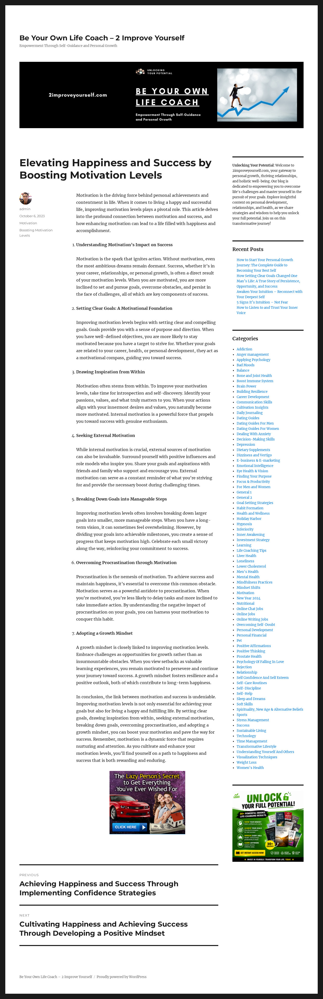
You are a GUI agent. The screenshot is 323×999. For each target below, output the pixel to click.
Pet (239, 641)
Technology (246, 736)
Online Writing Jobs (252, 619)
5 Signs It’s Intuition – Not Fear (262, 302)
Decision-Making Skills (256, 439)
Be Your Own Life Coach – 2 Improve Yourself (101, 38)
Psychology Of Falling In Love (260, 662)
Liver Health (246, 556)
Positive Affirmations (254, 646)
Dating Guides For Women (258, 429)
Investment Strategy (253, 540)
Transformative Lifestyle (256, 746)
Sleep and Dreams (251, 699)
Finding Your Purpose (254, 476)
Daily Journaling (250, 413)
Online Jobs (246, 614)
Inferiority (245, 529)
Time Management (252, 741)
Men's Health (248, 572)
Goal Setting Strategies (255, 503)
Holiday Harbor (249, 519)
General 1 (244, 492)
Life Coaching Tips (251, 550)
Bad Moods (246, 365)
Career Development (253, 397)
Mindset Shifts (248, 588)
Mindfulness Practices (255, 582)
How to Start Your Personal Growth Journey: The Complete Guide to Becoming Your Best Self (265, 265)
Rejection (244, 667)
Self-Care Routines (252, 683)
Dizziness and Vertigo (254, 455)
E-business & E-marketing (258, 460)
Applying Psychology (253, 360)
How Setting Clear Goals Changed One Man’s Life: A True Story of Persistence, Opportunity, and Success (268, 281)
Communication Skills (254, 402)
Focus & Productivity (253, 482)
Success (243, 725)
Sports (242, 715)
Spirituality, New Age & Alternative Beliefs (270, 709)
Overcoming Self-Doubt (256, 625)
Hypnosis (244, 524)
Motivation (28, 223)
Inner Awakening (251, 535)
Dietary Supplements (253, 450)
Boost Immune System (255, 381)
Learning (244, 545)
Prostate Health (249, 656)
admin (25, 209)
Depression (246, 444)
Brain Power (246, 386)
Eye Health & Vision (252, 471)
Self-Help (244, 693)
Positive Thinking (251, 651)
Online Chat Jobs (250, 609)
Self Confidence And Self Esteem (263, 678)
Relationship (247, 672)
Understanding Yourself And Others (265, 752)
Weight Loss (247, 762)
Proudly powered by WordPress (122, 977)
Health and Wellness (253, 513)
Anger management (253, 354)
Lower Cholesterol (251, 566)
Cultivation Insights (252, 407)
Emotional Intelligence (255, 466)
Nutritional (245, 603)
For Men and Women (254, 487)
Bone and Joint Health (254, 376)
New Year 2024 (248, 598)
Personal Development (255, 630)
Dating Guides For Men (255, 423)
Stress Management (253, 720)
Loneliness (245, 561)
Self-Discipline (249, 688)
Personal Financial (251, 635)
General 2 (244, 497)
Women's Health (250, 768)
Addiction (244, 349)
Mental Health (248, 577)
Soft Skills (245, 704)
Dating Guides (248, 418)
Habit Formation (250, 508)
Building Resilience (252, 392)
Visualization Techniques (257, 757)
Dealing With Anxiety (254, 434)
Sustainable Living (251, 731)
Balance (243, 370)
